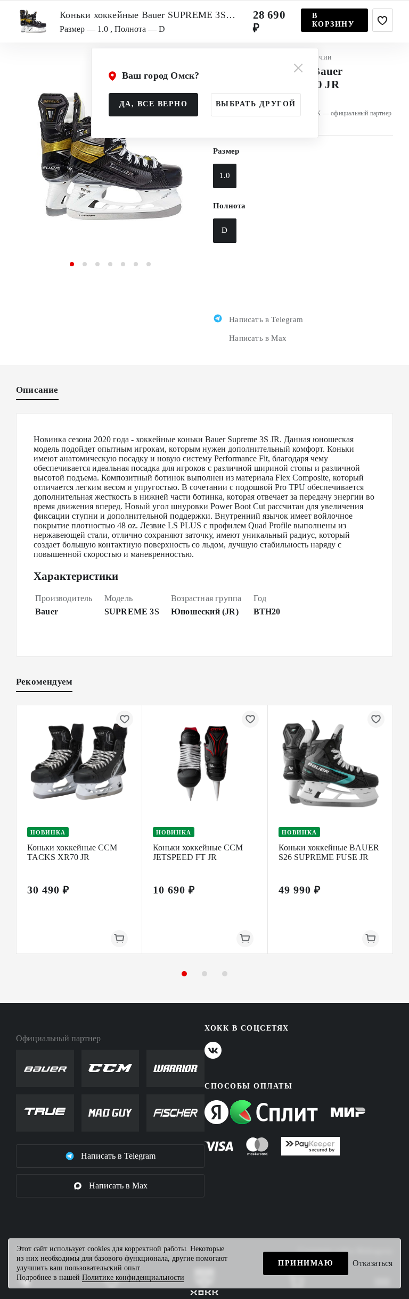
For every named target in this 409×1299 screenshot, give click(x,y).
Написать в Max (118, 1185)
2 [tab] (85, 264)
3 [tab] (97, 264)
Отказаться (372, 1263)
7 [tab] (148, 264)
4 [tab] (110, 264)
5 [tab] (123, 264)
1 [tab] (72, 264)
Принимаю (305, 1263)
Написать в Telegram (118, 1155)
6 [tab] (136, 264)
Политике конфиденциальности (133, 1277)
